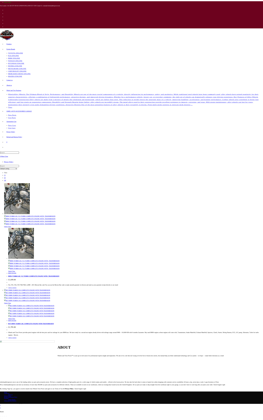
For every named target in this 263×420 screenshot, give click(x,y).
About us (10, 394)
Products (6, 398)
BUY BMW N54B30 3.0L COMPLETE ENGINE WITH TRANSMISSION (31, 324)
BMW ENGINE (12, 273)
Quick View (7, 226)
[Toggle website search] (6, 147)
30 (5, 178)
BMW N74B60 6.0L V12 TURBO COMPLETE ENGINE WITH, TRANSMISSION (33, 276)
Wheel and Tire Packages (10, 400)
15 (5, 175)
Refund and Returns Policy (10, 397)
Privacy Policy (7, 2)
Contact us (6, 393)
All (5, 180)
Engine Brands (11, 399)
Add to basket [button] (12, 287)
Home (5, 392)
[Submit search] (20, 166)
